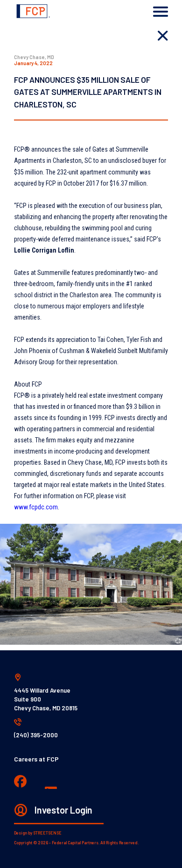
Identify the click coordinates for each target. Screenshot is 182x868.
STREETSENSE (47, 832)
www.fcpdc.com (36, 507)
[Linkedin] (51, 783)
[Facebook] (20, 782)
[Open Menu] (160, 11)
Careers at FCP (36, 759)
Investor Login (63, 809)
